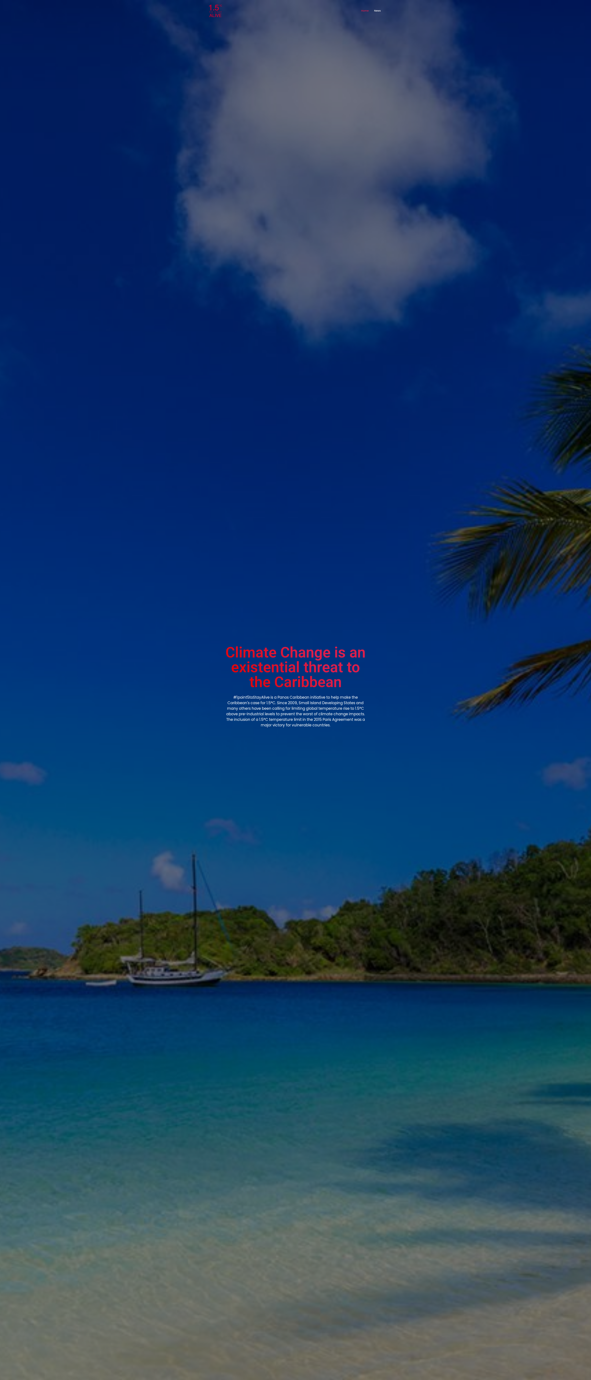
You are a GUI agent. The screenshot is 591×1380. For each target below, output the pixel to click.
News (377, 10)
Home (365, 10)
